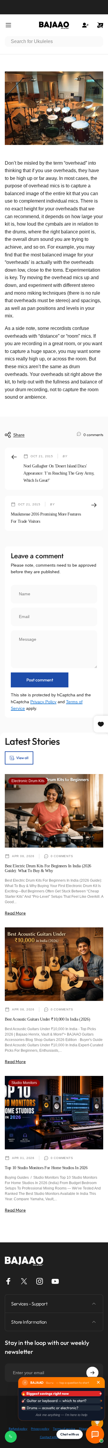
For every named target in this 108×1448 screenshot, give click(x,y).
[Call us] (11, 1437)
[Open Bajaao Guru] (95, 1434)
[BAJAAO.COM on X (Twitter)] (24, 1281)
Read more (15, 913)
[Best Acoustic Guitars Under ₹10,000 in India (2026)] (54, 964)
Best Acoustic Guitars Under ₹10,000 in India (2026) (47, 1019)
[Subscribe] (92, 1373)
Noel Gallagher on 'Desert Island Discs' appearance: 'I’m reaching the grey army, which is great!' (58, 473)
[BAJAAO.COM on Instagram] (39, 1281)
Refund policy (18, 1429)
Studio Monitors (24, 1083)
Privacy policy (40, 1429)
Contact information (54, 1437)
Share (19, 434)
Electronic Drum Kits (27, 781)
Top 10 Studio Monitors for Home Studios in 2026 (46, 1168)
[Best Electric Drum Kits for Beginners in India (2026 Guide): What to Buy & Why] (54, 811)
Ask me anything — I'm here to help (61, 1415)
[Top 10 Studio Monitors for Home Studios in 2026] (54, 1112)
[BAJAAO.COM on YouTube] (55, 1281)
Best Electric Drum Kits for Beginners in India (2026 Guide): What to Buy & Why (48, 868)
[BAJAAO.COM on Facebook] (8, 1281)
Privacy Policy (43, 701)
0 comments (93, 434)
